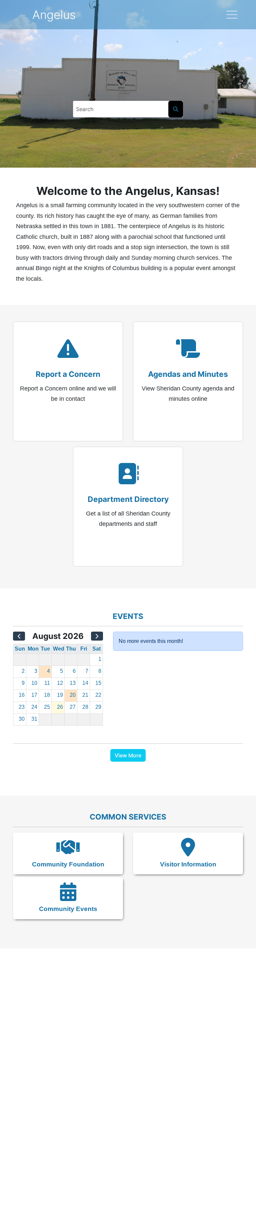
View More (128, 755)
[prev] (19, 636)
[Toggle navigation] (232, 15)
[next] (97, 636)
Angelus (54, 15)
